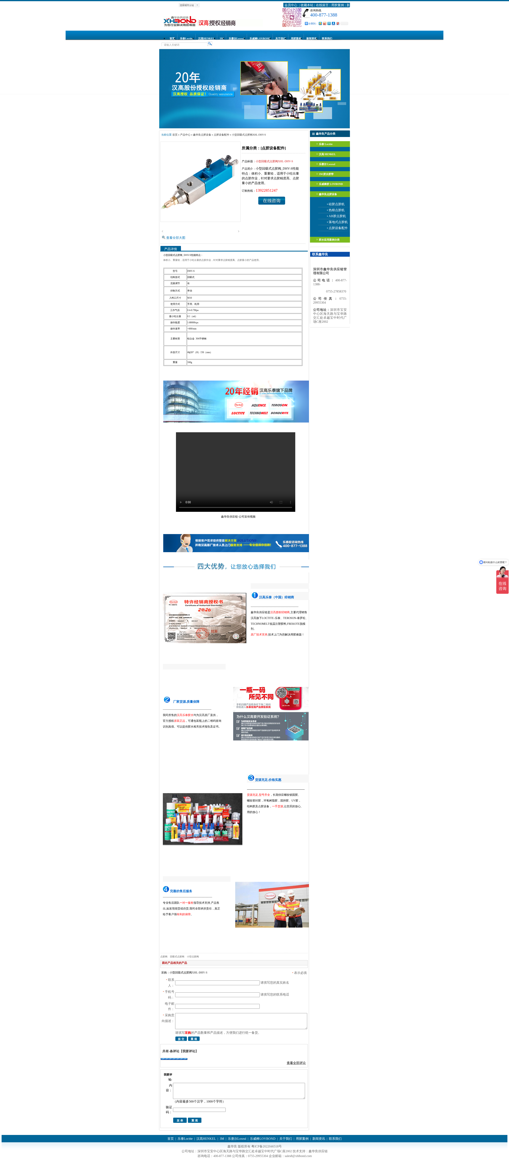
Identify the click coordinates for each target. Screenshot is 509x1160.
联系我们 (327, 38)
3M (221, 38)
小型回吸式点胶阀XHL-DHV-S (249, 134)
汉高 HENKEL (327, 154)
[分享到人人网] (333, 23)
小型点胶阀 (193, 956)
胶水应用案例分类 (329, 239)
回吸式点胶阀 (177, 956)
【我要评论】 (188, 1051)
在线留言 (322, 5)
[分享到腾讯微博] (329, 23)
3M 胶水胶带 (326, 174)
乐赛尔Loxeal (236, 38)
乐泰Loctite (186, 38)
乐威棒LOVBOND (260, 38)
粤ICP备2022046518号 (266, 1146)
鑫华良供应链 (318, 1151)
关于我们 (280, 38)
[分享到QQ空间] (320, 23)
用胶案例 (337, 5)
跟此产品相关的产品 (174, 962)
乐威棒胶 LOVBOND (331, 184)
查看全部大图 (175, 237)
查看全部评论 (296, 1063)
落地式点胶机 (338, 222)
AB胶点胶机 (337, 216)
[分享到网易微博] (337, 23)
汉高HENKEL (206, 38)
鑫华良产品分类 (325, 133)
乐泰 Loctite (326, 144)
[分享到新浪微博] (324, 23)
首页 (172, 38)
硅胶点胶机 (337, 204)
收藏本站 (307, 5)
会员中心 (291, 5)
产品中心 (185, 134)
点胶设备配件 (338, 228)
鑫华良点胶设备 (328, 194)
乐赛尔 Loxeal (327, 164)
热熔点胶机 (337, 210)
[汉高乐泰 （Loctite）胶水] (254, 127)
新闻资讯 (311, 38)
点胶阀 (163, 956)
